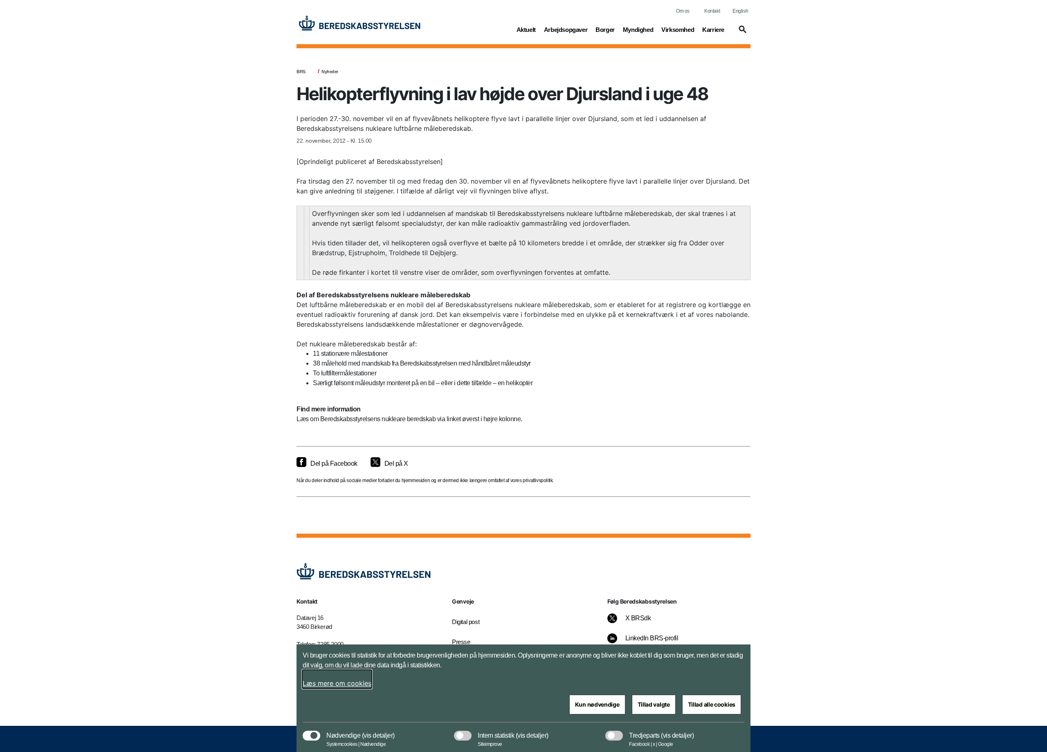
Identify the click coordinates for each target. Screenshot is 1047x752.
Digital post (465, 621)
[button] (741, 33)
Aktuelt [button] (526, 29)
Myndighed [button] (638, 29)
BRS (301, 71)
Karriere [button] (713, 29)
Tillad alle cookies (711, 704)
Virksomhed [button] (677, 29)
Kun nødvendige (597, 704)
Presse (461, 641)
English (740, 11)
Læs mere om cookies (337, 683)
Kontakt (712, 11)
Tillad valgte (654, 704)
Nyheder (329, 71)
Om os (683, 11)
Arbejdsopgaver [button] (565, 29)
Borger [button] (605, 29)
